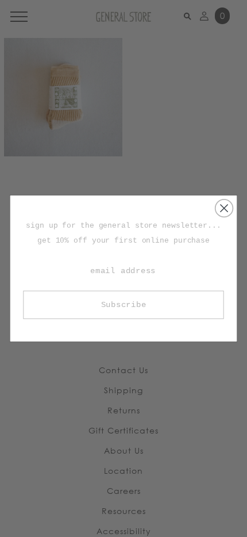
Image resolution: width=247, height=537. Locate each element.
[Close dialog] (224, 208)
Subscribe (123, 304)
